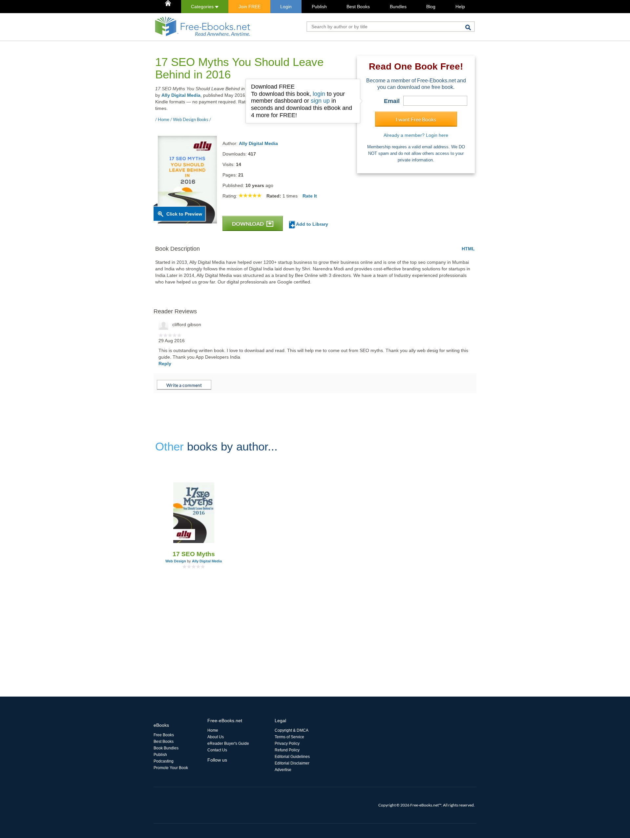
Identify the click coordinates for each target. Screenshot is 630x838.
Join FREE (250, 6)
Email (392, 101)
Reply (164, 363)
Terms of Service (289, 737)
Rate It (310, 196)
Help (460, 6)
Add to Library (311, 224)
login (319, 94)
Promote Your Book (171, 767)
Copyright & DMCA (291, 730)
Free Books (164, 735)
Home (212, 730)
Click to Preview (184, 214)
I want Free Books (416, 119)
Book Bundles (166, 748)
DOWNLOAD (248, 223)
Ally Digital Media (180, 95)
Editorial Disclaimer (292, 763)
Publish (319, 6)
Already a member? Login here (416, 135)
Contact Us (217, 750)
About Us (215, 737)
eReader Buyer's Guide (228, 743)
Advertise (283, 769)
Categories (203, 6)
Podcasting (164, 761)
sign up (320, 100)
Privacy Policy (287, 743)
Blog (430, 6)
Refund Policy (287, 750)
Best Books (358, 6)
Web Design (175, 561)
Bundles (398, 6)
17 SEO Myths (194, 554)
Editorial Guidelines (292, 756)
